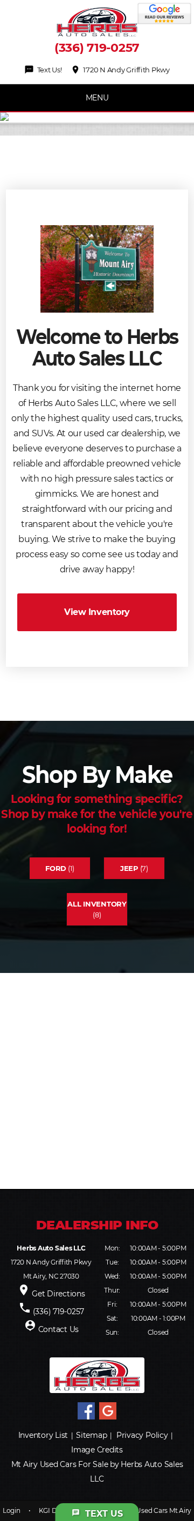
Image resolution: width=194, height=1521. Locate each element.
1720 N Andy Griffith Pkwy (120, 70)
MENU (97, 98)
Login (11, 1510)
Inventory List (43, 1435)
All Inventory (97, 904)
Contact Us (58, 1329)
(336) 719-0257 (97, 48)
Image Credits (97, 1450)
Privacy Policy (142, 1435)
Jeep (129, 868)
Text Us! (42, 70)
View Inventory (96, 612)
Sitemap (91, 1435)
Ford (55, 868)
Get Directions (58, 1294)
